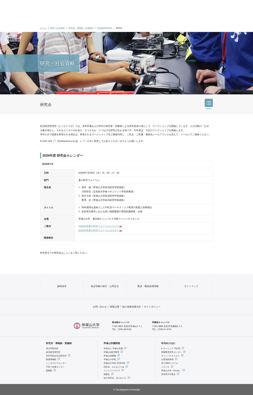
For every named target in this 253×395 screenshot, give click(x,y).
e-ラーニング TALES (170, 348)
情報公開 (114, 306)
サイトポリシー (152, 306)
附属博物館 (51, 359)
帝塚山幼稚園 (110, 355)
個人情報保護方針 (131, 306)
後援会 (107, 374)
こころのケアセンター (56, 362)
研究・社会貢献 (57, 27)
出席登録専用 (167, 359)
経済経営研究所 (105, 27)
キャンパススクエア (170, 355)
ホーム (43, 27)
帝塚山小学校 (110, 359)
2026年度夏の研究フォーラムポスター (98, 230)
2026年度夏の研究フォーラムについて (98, 226)
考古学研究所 (52, 348)
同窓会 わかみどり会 (114, 366)
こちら (67, 252)
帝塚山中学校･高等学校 (114, 362)
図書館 (49, 370)
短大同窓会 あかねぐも (115, 377)
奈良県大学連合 (168, 374)
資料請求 (61, 286)
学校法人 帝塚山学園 (113, 348)
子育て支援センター (55, 366)
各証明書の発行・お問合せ (105, 286)
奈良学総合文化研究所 (56, 355)
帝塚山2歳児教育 (111, 351)
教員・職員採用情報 (148, 286)
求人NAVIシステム (169, 362)
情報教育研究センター (171, 351)
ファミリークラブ (112, 370)
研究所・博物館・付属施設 (81, 27)
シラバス (165, 366)
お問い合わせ (100, 306)
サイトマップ (191, 286)
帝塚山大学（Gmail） (171, 370)
